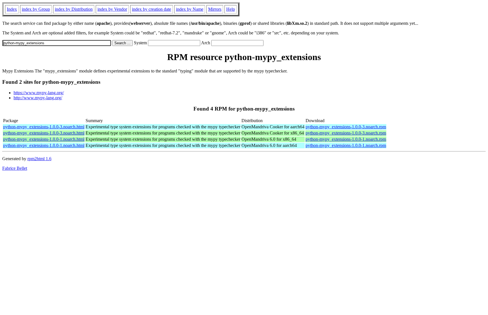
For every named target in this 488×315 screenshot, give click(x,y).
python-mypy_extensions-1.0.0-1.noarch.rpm (346, 139)
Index (12, 9)
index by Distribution (74, 9)
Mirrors (214, 9)
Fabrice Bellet (14, 168)
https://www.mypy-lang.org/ (39, 92)
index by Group (36, 9)
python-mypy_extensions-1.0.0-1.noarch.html (43, 139)
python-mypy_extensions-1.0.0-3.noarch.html (43, 126)
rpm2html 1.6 (39, 158)
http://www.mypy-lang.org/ (38, 97)
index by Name (189, 9)
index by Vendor (112, 9)
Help (230, 9)
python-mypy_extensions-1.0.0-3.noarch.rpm (346, 126)
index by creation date (151, 9)
